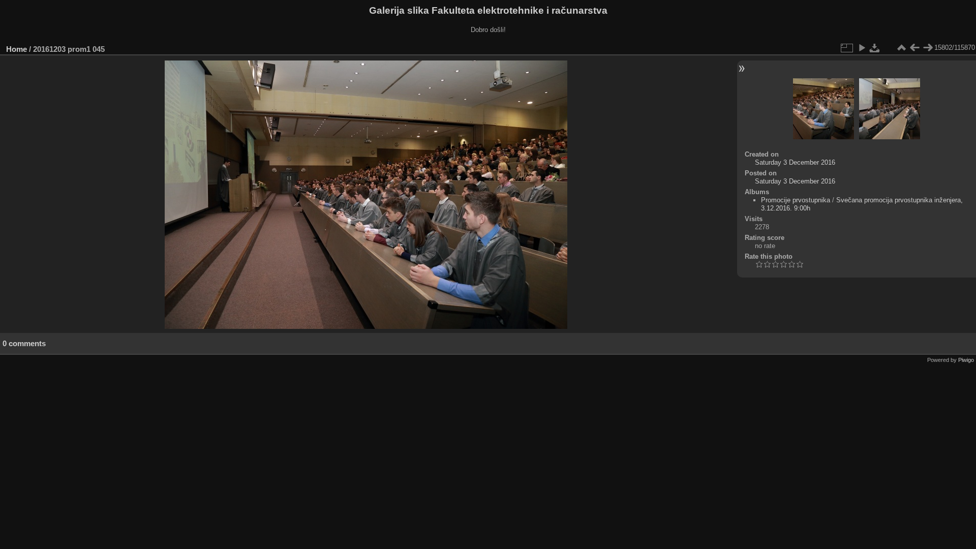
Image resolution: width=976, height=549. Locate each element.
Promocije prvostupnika (795, 200)
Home (16, 49)
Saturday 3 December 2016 (795, 162)
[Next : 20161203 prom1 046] (927, 47)
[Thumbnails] (901, 47)
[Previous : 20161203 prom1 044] (914, 47)
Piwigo (966, 360)
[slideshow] (861, 47)
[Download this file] (874, 47)
